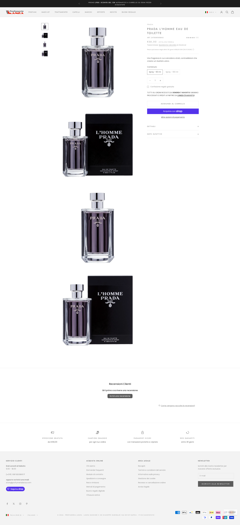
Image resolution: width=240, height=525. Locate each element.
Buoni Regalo (129, 12)
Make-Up (46, 12)
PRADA (150, 24)
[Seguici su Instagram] (20, 503)
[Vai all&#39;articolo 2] (44, 35)
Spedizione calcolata (167, 45)
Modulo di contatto (94, 474)
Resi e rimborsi (92, 482)
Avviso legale (143, 486)
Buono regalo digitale (95, 491)
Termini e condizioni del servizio (152, 470)
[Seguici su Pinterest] (27, 503)
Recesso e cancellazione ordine (152, 482)
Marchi (88, 12)
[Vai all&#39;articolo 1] (44, 26)
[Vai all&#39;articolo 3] (44, 44)
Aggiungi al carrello (173, 104)
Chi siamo (90, 466)
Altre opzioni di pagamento (173, 117)
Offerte (101, 12)
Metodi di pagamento (95, 486)
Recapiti (141, 466)
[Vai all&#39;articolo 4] (44, 53)
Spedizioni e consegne (96, 478)
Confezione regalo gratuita (162, 86)
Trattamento (61, 12)
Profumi (32, 12)
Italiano (31, 515)
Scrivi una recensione (120, 396)
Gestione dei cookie (146, 478)
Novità (113, 12)
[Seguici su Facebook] (7, 503)
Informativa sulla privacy (149, 474)
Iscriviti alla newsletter (216, 484)
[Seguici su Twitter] (13, 503)
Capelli (76, 12)
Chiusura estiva (93, 495)
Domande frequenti (95, 470)
